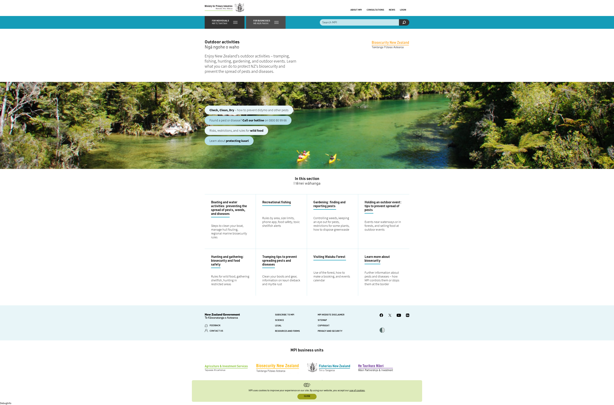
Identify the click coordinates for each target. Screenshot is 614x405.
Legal (278, 326)
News (392, 10)
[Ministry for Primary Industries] (224, 8)
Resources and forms (287, 331)
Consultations (375, 10)
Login (403, 10)
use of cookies (357, 390)
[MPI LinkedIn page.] (407, 316)
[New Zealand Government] (222, 316)
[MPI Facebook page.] (381, 315)
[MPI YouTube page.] (399, 316)
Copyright (324, 326)
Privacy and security (330, 331)
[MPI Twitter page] (390, 316)
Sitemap (322, 320)
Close (307, 396)
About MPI (356, 10)
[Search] (404, 22)
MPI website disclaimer (331, 315)
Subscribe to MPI (284, 315)
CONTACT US (216, 331)
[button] (224, 22)
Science (279, 320)
